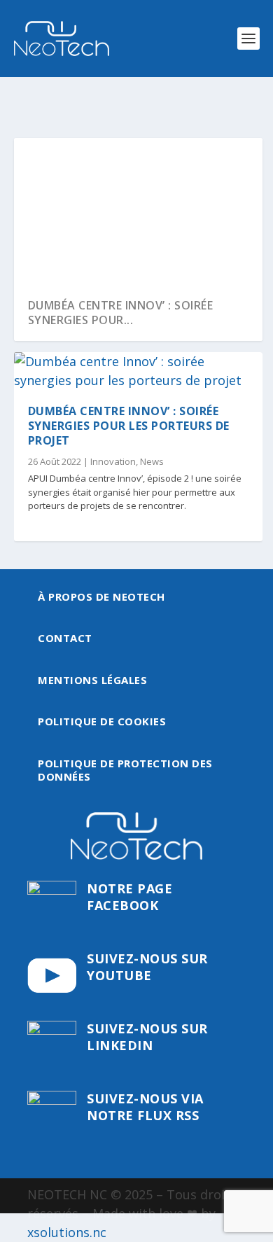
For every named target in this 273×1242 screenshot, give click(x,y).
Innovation (113, 461)
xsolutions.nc (66, 1232)
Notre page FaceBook (129, 896)
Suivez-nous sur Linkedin (147, 1036)
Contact (65, 638)
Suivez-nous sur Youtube (147, 966)
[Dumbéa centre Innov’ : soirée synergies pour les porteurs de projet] (138, 371)
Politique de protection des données (125, 770)
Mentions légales (92, 680)
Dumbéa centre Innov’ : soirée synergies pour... (121, 313)
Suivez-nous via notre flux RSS (145, 1106)
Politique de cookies (102, 721)
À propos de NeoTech (101, 596)
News (152, 461)
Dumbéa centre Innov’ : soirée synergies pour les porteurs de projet (129, 425)
